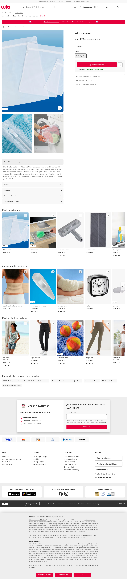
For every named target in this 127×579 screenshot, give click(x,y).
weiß (80, 46)
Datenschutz (50, 504)
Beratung (68, 452)
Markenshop (33, 16)
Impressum (72, 504)
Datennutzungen (90, 520)
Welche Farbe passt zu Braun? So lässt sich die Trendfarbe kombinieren (25, 381)
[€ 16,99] (70, 230)
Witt (4, 452)
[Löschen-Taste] (52, 7)
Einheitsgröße (80, 56)
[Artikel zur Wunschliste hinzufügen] (120, 64)
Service (36, 452)
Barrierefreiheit (61, 504)
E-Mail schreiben (104, 458)
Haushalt (16, 16)
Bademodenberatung (71, 470)
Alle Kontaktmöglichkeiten (108, 464)
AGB (43, 504)
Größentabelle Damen (71, 457)
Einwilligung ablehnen (45, 575)
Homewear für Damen (92, 381)
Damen (3, 12)
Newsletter (6, 462)
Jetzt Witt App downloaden (11, 459)
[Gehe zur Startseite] (5, 7)
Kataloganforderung (40, 464)
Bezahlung (36, 459)
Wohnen (19, 12)
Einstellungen (63, 575)
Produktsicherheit (10, 196)
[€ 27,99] (15, 286)
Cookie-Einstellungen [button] (94, 504)
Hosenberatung (69, 462)
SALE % (42, 16)
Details (6, 185)
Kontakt (98, 452)
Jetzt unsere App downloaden (22, 489)
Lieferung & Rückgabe (40, 457)
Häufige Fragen (38, 462)
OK (82, 575)
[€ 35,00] (98, 338)
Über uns (5, 457)
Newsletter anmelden (51, 22)
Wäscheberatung (70, 464)
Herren (10, 12)
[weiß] (76, 46)
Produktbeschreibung (12, 162)
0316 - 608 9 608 (103, 477)
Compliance (81, 504)
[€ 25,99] (15, 338)
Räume (24, 16)
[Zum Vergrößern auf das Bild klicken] (60, 108)
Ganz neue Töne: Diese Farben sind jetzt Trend (66, 381)
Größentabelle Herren (71, 459)
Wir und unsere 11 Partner (37, 520)
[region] (63, 546)
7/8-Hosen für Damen (109, 381)
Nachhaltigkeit (7, 464)
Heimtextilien (5, 16)
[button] (3, 27)
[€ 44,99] (98, 230)
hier (93, 529)
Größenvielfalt (69, 467)
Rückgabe (7, 190)
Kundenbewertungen (11, 201)
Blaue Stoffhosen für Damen (12, 385)
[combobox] (42, 7)
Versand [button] (97, 39)
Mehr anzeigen (102, 422)
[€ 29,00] (43, 338)
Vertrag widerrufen (32, 504)
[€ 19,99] (70, 286)
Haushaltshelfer (20, 27)
